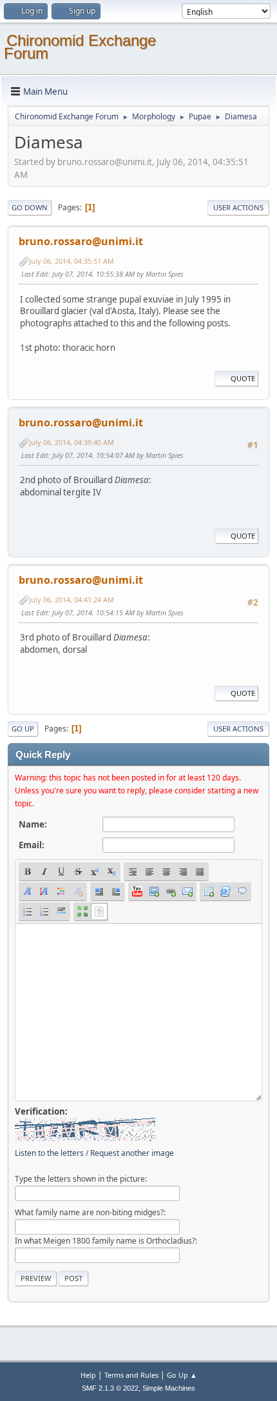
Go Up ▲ (182, 1375)
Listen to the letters (49, 1153)
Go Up (23, 728)
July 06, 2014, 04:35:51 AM (71, 261)
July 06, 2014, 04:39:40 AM (71, 442)
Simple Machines (168, 1388)
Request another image (132, 1153)
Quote (243, 378)
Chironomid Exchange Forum (80, 47)
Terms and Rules (131, 1375)
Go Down (30, 207)
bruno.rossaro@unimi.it (81, 241)
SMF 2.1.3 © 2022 (110, 1388)
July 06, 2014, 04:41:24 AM (71, 599)
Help (88, 1375)
